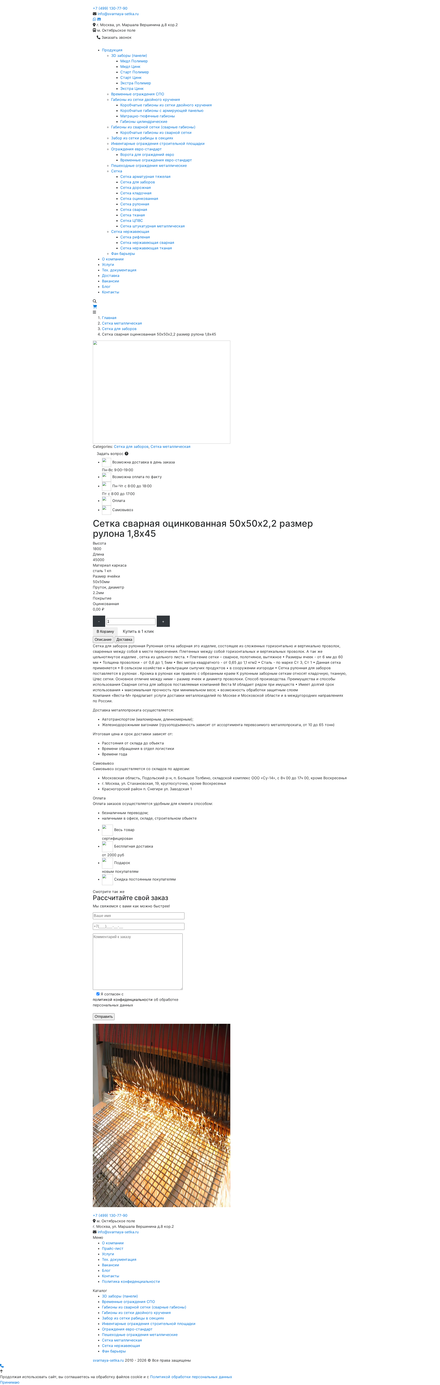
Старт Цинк (131, 77)
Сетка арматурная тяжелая (145, 176)
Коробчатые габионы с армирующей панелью (162, 110)
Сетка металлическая (122, 323)
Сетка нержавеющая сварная (147, 242)
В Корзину (105, 631)
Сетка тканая (132, 215)
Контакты (110, 292)
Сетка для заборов (137, 182)
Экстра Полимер (135, 83)
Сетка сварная (133, 209)
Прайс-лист (113, 1248)
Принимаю (9, 1382)
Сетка (116, 171)
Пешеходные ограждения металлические (149, 165)
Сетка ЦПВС (131, 220)
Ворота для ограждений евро (147, 154)
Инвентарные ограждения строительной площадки (158, 143)
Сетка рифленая (135, 237)
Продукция (112, 50)
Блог (106, 286)
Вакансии (110, 281)
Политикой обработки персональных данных (191, 1376)
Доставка (110, 275)
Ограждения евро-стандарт (136, 149)
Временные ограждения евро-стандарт (156, 160)
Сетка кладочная (135, 193)
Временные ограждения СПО (137, 94)
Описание (103, 640)
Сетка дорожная (135, 187)
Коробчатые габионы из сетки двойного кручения (166, 105)
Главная (109, 317)
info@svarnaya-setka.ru (118, 13)
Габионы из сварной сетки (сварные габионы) (153, 127)
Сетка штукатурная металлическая (152, 226)
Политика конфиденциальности (131, 1281)
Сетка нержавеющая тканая (146, 248)
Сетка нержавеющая (130, 231)
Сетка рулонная (134, 204)
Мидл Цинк (130, 66)
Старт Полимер (134, 72)
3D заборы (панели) (129, 55)
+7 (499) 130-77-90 (110, 8)
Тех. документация (119, 270)
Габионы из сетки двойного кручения (145, 99)
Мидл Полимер (134, 61)
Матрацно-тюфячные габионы (147, 116)
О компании (113, 259)
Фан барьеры (123, 253)
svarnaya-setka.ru (108, 1360)
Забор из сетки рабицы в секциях (142, 138)
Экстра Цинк (132, 88)
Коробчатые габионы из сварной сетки (156, 132)
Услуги (108, 264)
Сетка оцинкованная (139, 198)
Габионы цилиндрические (143, 121)
